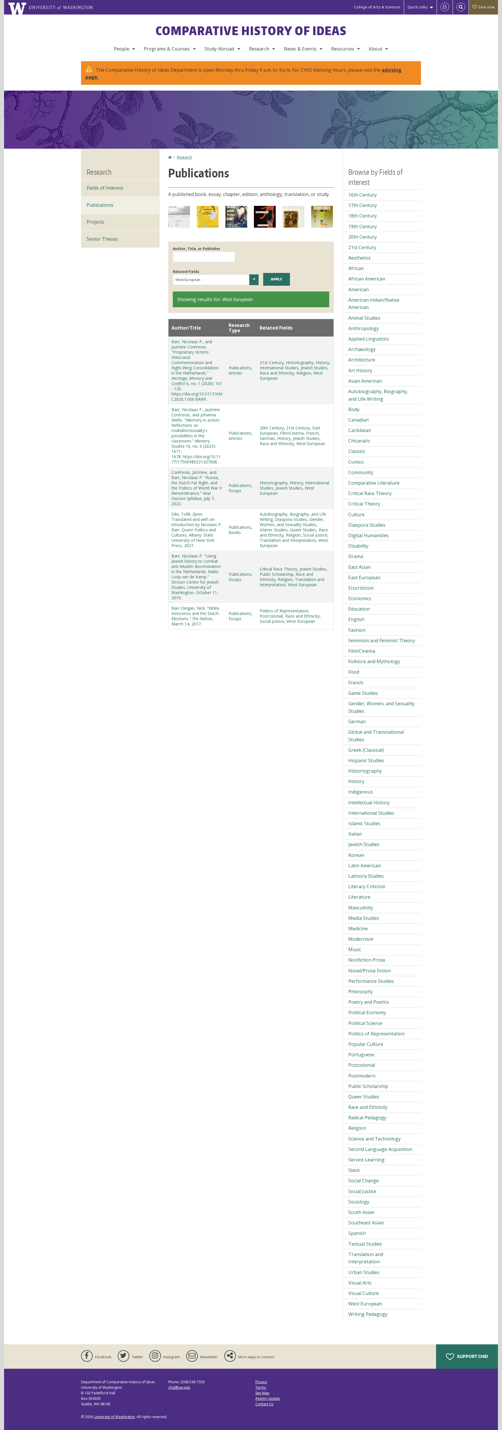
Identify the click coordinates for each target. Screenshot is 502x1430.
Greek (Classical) (366, 750)
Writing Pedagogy (368, 1314)
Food (353, 672)
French (312, 433)
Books (235, 532)
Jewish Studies (314, 367)
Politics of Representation (284, 611)
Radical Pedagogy (367, 1117)
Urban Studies (363, 1272)
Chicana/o (359, 441)
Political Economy (367, 1012)
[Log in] (445, 7)
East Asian (359, 567)
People (121, 49)
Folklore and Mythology (374, 661)
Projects (95, 222)
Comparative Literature (373, 483)
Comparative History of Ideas (251, 31)
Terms (260, 1387)
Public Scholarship (276, 574)
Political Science (365, 1023)
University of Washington (114, 1416)
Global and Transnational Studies (376, 736)
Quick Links (418, 7)
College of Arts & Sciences (377, 7)
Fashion (356, 630)
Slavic (354, 1170)
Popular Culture (365, 1044)
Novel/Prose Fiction (369, 970)
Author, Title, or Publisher (196, 248)
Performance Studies (371, 981)
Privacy (261, 1381)
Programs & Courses (167, 49)
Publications (240, 367)
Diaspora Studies (291, 519)
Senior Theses (102, 239)
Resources (342, 49)
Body (353, 409)
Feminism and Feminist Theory (381, 640)
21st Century (272, 362)
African (356, 268)
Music (354, 949)
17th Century (362, 205)
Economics (359, 598)
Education (359, 609)
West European (310, 443)
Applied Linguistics (368, 339)
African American (366, 279)
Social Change (363, 1180)
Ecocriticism (361, 588)
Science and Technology (374, 1139)
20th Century (272, 428)
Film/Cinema (292, 433)
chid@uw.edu (179, 1387)
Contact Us (264, 1404)
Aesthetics (359, 258)
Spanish (357, 1233)
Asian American (365, 381)
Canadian (358, 420)
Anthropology (363, 328)
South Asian (361, 1212)
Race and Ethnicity (277, 373)
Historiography (299, 362)
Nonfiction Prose (366, 960)
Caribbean (359, 430)
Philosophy (360, 991)
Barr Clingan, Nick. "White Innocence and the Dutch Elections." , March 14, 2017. (195, 616)
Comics (356, 462)
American (358, 289)
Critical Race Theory (278, 569)
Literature (359, 897)
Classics (356, 451)
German (267, 438)
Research (259, 49)
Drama (355, 556)
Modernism (360, 939)
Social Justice (315, 535)
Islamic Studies (274, 530)
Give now (486, 7)
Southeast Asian (366, 1222)
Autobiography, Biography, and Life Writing (378, 395)
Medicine (358, 928)
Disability (358, 546)
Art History (360, 370)
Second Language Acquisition (380, 1149)
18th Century (362, 216)
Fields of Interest (105, 188)
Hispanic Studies (366, 760)
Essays (235, 490)
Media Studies (363, 918)
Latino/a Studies (366, 876)
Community (360, 472)
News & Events (300, 49)
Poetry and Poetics (368, 1002)
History (322, 362)
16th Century (362, 195)
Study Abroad (219, 49)
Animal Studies (364, 318)
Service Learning (366, 1159)
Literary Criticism (366, 886)
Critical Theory (364, 504)
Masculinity (360, 907)
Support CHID (472, 1356)
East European (364, 577)
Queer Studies (303, 530)
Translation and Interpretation (288, 540)
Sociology (358, 1202)
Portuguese (361, 1054)
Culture (356, 514)
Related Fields (186, 271)
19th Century (362, 226)
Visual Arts (360, 1283)
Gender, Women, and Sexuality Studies (292, 522)
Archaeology (362, 349)
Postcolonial (271, 616)
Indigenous (360, 792)
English (356, 619)
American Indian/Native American (373, 304)
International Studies (279, 367)
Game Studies (363, 693)
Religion (303, 373)
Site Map (262, 1393)
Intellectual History (369, 802)
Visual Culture (363, 1293)
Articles (235, 373)
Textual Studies (365, 1244)
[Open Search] (461, 7)
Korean (356, 855)
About (375, 49)
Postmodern (361, 1076)
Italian (355, 834)
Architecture (361, 360)
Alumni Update (267, 1398)
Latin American (364, 865)
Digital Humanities (368, 535)
